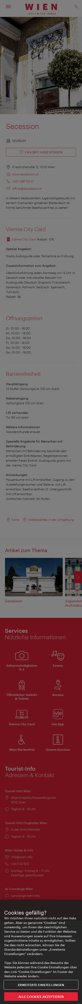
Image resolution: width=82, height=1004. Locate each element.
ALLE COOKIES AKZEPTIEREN (41, 996)
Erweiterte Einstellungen (41, 985)
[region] (41, 952)
